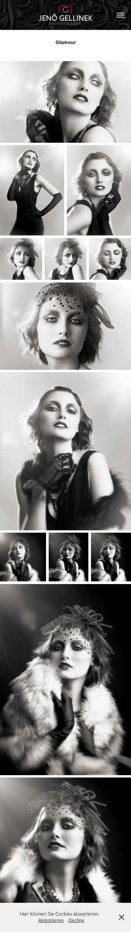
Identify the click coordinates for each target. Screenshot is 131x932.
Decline (76, 920)
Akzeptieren (51, 920)
